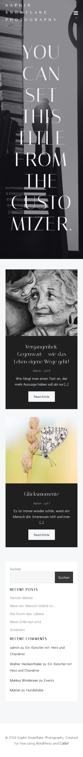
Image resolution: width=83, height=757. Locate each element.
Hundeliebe (34, 690)
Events (49, 680)
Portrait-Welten (21, 597)
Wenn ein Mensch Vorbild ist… (32, 605)
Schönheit (17, 629)
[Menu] (76, 13)
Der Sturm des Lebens (27, 613)
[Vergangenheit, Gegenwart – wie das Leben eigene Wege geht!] (41, 302)
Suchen (15, 569)
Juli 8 (46, 371)
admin (37, 371)
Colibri (64, 743)
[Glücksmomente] (41, 449)
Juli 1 (47, 503)
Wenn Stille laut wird (25, 621)
